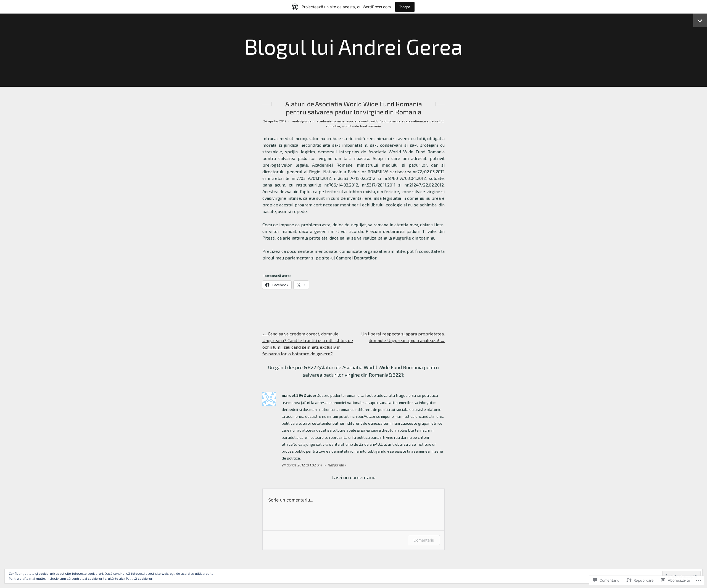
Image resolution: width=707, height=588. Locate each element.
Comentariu (423, 540)
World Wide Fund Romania (361, 126)
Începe (405, 7)
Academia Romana (330, 121)
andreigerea (302, 121)
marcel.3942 (294, 395)
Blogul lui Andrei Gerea (353, 46)
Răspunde (336, 465)
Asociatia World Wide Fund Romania (373, 121)
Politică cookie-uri (139, 578)
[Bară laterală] (700, 20)
